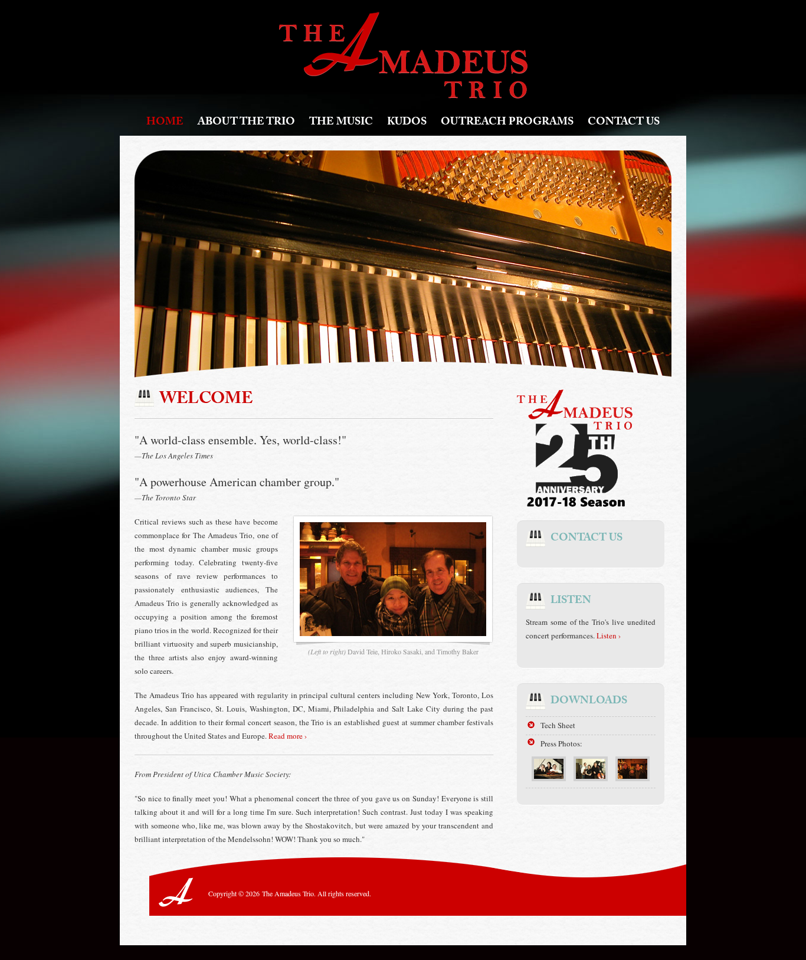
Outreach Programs (507, 123)
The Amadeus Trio (403, 55)
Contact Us (624, 123)
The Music (341, 123)
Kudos (407, 123)
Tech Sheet (557, 725)
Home (165, 123)
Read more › (287, 735)
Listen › (609, 635)
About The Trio (246, 123)
